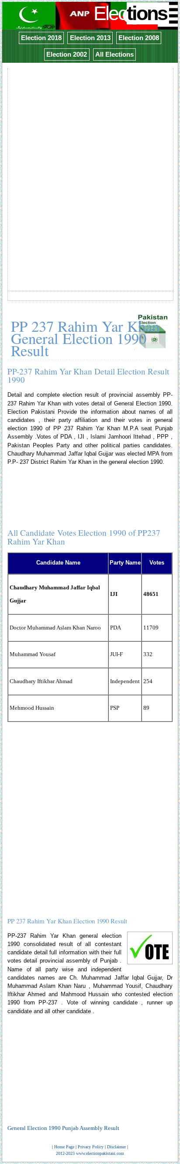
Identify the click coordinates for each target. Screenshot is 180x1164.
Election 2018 (41, 37)
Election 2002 (66, 54)
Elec (130, 13)
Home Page (64, 1146)
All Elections (114, 54)
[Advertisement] (90, 159)
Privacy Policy (91, 1146)
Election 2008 (138, 37)
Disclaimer (116, 1146)
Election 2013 (90, 37)
